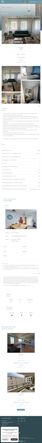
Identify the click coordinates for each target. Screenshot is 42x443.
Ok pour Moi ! (14, 439)
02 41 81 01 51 (15, 232)
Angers (22, 10)
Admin (21, 438)
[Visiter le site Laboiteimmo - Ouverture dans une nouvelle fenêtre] (21, 440)
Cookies (33, 438)
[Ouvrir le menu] (40, 2)
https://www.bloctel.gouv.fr (18, 282)
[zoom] (11, 91)
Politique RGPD (29, 438)
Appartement (27, 10)
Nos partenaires (25, 438)
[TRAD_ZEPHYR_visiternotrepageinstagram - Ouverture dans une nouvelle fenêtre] (24, 421)
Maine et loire (18, 10)
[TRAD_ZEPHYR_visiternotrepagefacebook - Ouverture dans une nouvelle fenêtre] (18, 421)
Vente (14, 10)
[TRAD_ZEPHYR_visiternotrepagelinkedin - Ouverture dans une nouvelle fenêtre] (21, 421)
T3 (30, 10)
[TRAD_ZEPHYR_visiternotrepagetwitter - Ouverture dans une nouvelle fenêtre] (18, 423)
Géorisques (36, 138)
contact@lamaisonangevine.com (19, 236)
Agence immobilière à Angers (7, 10)
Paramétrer (5, 439)
